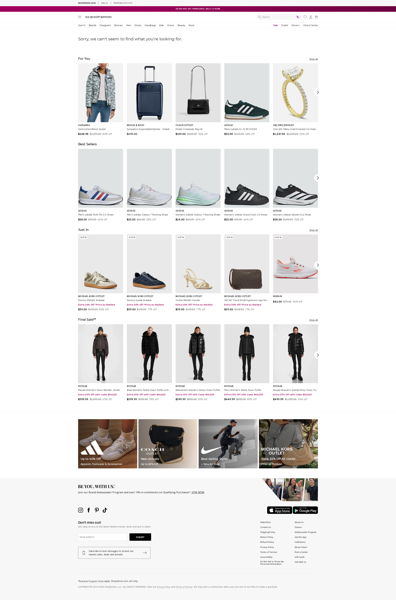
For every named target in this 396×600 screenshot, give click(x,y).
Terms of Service (268, 552)
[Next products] (318, 92)
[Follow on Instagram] (81, 511)
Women (118, 25)
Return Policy (266, 537)
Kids (161, 25)
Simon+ (296, 25)
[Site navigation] (79, 17)
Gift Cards (300, 557)
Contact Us (265, 527)
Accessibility (266, 557)
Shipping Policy (267, 532)
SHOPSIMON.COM (87, 3)
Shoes (138, 25)
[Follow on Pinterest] (97, 511)
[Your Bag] (316, 17)
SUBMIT (140, 537)
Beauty (181, 25)
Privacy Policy (267, 547)
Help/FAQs (265, 522)
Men (128, 25)
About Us (299, 522)
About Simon (301, 547)
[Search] (279, 17)
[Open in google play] (305, 513)
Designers (105, 25)
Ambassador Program (305, 532)
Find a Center (310, 25)
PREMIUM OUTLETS (123, 3)
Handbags (150, 25)
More (191, 25)
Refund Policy (267, 542)
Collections (300, 542)
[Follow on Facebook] (89, 511)
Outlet (284, 25)
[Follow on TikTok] (104, 511)
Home (170, 25)
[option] (100, 99)
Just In (81, 25)
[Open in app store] (280, 513)
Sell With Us (300, 562)
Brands (92, 25)
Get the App (300, 537)
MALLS (104, 3)
